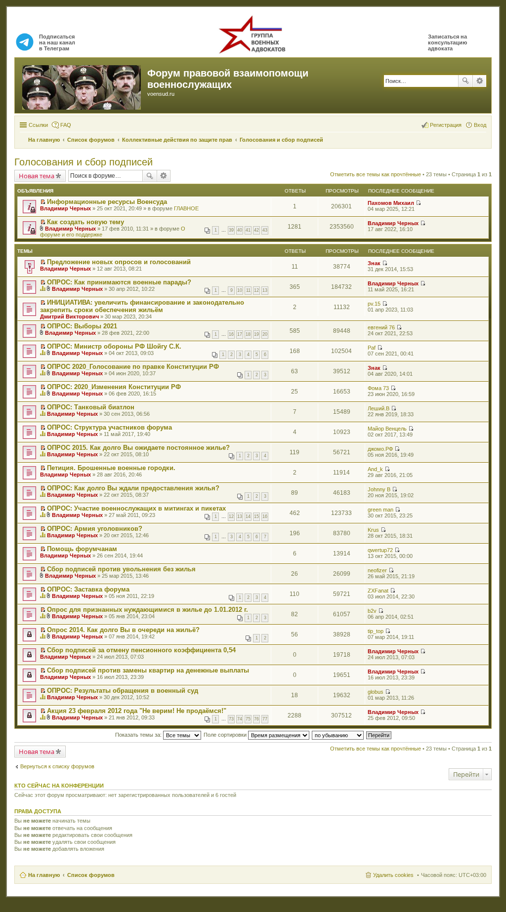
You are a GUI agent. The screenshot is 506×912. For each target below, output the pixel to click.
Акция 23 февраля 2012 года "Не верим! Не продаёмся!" (136, 710)
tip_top (375, 631)
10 (239, 290)
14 (248, 516)
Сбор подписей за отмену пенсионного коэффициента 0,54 (141, 650)
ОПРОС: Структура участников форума (109, 427)
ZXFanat (378, 591)
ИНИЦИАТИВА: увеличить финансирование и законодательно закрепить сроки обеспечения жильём (142, 306)
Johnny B (379, 489)
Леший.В (378, 408)
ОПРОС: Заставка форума (88, 589)
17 (239, 334)
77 (264, 718)
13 (264, 290)
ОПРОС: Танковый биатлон (90, 407)
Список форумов (91, 875)
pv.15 (374, 304)
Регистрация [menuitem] (446, 125)
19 (256, 334)
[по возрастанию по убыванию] (338, 735)
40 (239, 230)
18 (248, 334)
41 (248, 230)
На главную (44, 875)
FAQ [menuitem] (65, 125)
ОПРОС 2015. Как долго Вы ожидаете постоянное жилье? (138, 447)
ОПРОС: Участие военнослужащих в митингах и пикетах (136, 508)
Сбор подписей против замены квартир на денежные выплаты (148, 670)
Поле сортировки (226, 735)
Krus (373, 530)
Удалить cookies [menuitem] (393, 875)
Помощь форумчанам (82, 549)
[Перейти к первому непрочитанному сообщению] (42, 202)
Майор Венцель (387, 429)
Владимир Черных (65, 208)
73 (231, 718)
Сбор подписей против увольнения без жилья (121, 569)
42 (256, 230)
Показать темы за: (139, 735)
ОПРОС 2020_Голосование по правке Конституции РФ (133, 366)
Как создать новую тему (85, 222)
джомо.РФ (380, 449)
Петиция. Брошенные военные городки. (111, 468)
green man (380, 510)
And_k (375, 469)
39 (231, 230)
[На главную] (82, 85)
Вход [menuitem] (480, 125)
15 (256, 516)
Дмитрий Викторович (69, 316)
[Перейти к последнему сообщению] (418, 203)
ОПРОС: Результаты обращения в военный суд (122, 690)
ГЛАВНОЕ (186, 208)
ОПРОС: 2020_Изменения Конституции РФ (114, 387)
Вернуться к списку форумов (57, 766)
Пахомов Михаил (391, 203)
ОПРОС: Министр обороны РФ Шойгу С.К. (114, 346)
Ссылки (38, 125)
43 (264, 230)
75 (248, 718)
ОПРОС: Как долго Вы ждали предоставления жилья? (133, 488)
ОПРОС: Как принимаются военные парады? (119, 282)
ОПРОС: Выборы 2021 (82, 326)
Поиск (465, 81)
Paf (372, 348)
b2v (372, 611)
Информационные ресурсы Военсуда (107, 201)
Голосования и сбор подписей (83, 162)
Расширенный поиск (479, 81)
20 (264, 334)
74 (239, 718)
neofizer (377, 570)
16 (231, 334)
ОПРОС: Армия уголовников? (94, 528)
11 (248, 290)
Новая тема (36, 175)
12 (256, 290)
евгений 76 (381, 327)
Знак (374, 263)
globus (375, 692)
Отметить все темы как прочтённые (375, 174)
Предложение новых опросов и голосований (119, 262)
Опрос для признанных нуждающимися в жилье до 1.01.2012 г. (147, 609)
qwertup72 (380, 550)
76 (256, 718)
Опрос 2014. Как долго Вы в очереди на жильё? (123, 630)
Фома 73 (378, 388)
